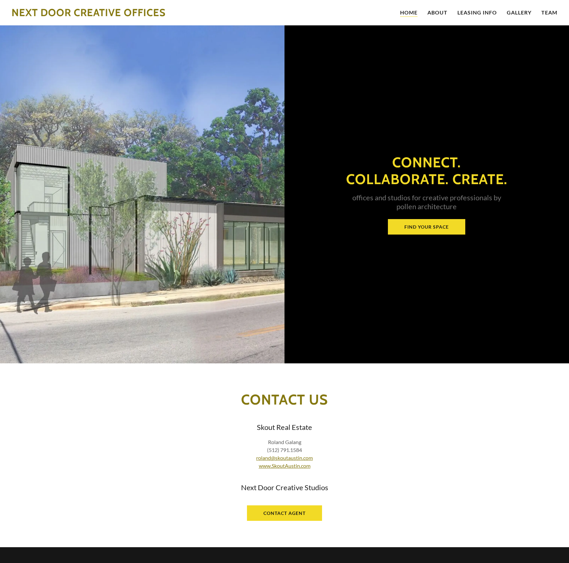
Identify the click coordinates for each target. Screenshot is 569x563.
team (549, 12)
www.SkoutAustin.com (285, 466)
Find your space (426, 227)
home (409, 12)
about (437, 12)
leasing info (477, 12)
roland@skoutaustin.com (284, 458)
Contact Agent (284, 513)
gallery (519, 12)
